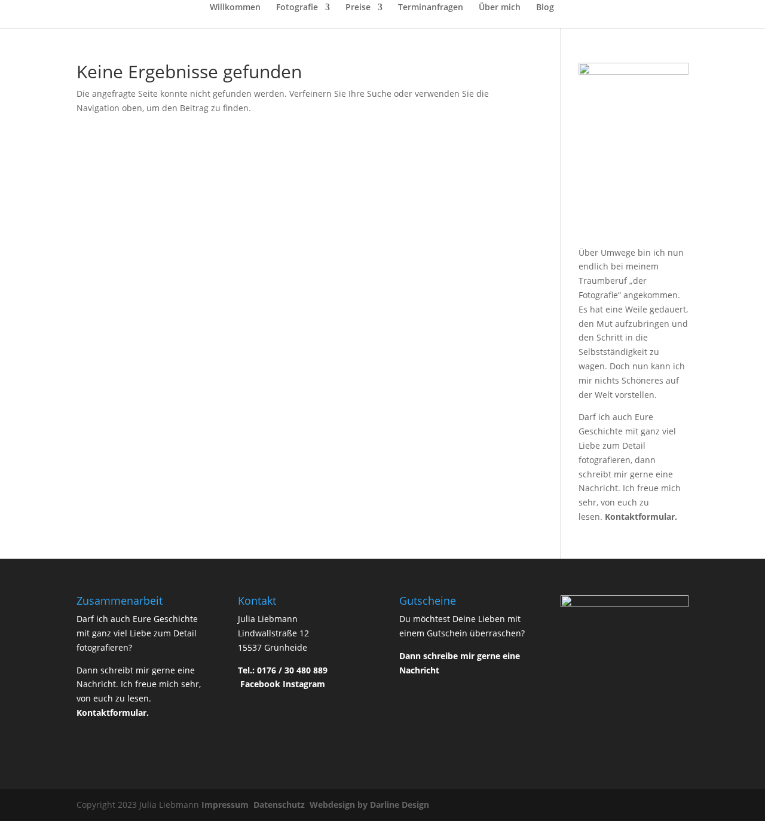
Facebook (260, 684)
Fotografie (297, 8)
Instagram (304, 684)
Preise (358, 8)
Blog (545, 8)
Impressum (226, 804)
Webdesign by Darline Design (371, 804)
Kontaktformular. (641, 516)
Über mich (500, 8)
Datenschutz (280, 804)
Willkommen (235, 8)
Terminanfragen (430, 8)
